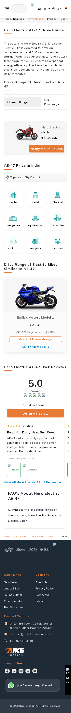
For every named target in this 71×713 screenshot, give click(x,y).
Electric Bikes (21, 536)
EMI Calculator (13, 594)
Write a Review (35, 414)
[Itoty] (33, 549)
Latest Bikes (12, 588)
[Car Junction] (59, 549)
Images (52, 18)
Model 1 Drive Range (35, 339)
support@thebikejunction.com (30, 634)
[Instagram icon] (21, 671)
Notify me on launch (47, 149)
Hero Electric (38, 536)
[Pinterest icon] (14, 671)
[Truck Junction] (21, 549)
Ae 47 (52, 536)
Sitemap (41, 601)
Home (7, 536)
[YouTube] (34, 670)
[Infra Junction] (45, 549)
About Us (41, 582)
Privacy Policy (45, 588)
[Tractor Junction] (9, 549)
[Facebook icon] (7, 671)
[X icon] (27, 671)
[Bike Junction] (6, 8)
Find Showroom (14, 607)
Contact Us (43, 594)
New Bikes (11, 582)
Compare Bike (13, 601)
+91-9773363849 (21, 641)
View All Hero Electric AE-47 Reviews (31, 482)
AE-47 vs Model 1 (35, 347)
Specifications (15, 18)
